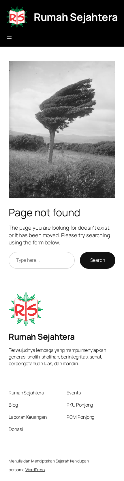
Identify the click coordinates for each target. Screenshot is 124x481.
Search (97, 260)
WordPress (35, 469)
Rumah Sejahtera (76, 17)
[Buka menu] (9, 37)
